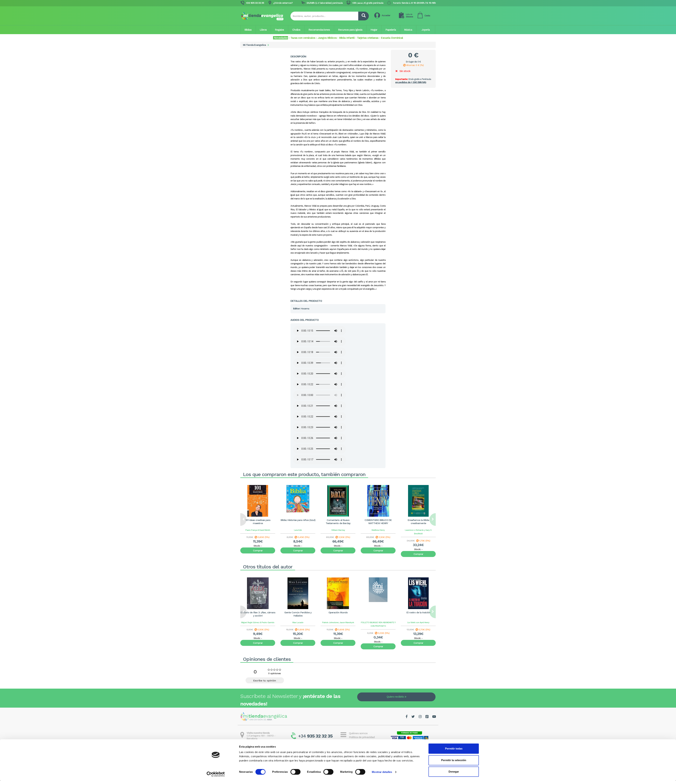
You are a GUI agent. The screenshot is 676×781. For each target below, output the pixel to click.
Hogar (374, 29)
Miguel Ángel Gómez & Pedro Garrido (257, 622)
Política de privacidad (362, 737)
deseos (409, 15)
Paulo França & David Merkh (257, 530)
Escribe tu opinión (264, 680)
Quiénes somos (358, 733)
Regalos (279, 29)
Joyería (425, 29)
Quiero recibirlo (395, 696)
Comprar (258, 550)
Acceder (386, 15)
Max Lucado (297, 622)
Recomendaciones (319, 29)
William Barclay (338, 530)
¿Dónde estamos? (283, 2)
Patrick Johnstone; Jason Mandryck (338, 622)
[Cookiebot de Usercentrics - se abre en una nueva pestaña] (215, 774)
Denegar (454, 771)
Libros (263, 29)
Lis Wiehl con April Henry (418, 622)
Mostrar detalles (382, 771)
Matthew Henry (378, 530)
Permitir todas (453, 748)
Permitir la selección (453, 760)
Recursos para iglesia (350, 29)
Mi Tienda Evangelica (254, 44)
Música (408, 29)
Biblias (248, 29)
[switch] (295, 772)
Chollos (296, 29)
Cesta (427, 15)
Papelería (391, 29)
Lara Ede (298, 530)
